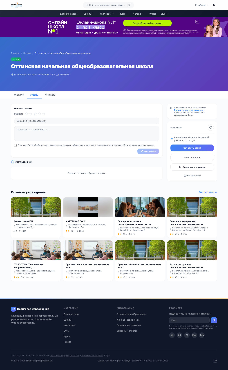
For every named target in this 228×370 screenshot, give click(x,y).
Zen (202, 335)
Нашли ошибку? (193, 175)
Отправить (150, 151)
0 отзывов (176, 127)
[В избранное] (211, 127)
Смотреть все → (208, 192)
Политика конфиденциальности (64, 355)
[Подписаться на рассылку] (214, 320)
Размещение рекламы (128, 325)
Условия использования (92, 355)
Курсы (152, 13)
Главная (15, 53)
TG (187, 335)
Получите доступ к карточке (188, 110)
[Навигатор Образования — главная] (16, 5)
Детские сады (68, 13)
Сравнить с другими (194, 167)
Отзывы (34, 94)
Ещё (163, 13)
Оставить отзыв (192, 148)
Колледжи (105, 13)
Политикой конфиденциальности (138, 145)
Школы (88, 13)
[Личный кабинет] (214, 5)
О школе (19, 94)
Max (194, 335)
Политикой (208, 328)
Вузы (122, 13)
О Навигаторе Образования (131, 314)
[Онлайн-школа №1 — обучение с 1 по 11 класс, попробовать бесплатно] (114, 27)
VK (172, 335)
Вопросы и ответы (126, 330)
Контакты (50, 94)
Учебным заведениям (128, 319)
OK (179, 335)
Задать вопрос (192, 157)
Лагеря (137, 13)
